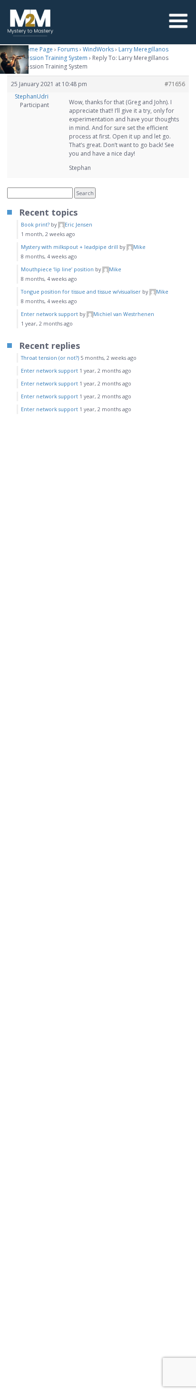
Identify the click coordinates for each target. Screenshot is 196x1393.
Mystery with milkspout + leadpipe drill (69, 246)
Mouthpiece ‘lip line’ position (57, 269)
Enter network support (49, 313)
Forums (68, 49)
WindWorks (98, 49)
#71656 (175, 84)
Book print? (35, 224)
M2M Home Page (30, 49)
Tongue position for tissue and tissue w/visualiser (81, 291)
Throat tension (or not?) (50, 357)
